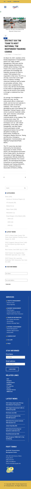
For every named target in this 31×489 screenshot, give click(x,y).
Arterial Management (12, 328)
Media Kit (9, 206)
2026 (9, 225)
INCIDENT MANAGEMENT (14, 308)
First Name (8, 270)
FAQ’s (9, 343)
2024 (9, 218)
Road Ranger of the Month (14, 216)
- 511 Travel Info (10, 386)
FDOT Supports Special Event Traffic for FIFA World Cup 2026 (15, 408)
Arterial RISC (10, 332)
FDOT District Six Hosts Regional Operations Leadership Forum (13, 429)
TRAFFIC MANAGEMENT (14, 300)
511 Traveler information (13, 319)
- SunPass (8, 388)
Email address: (10, 277)
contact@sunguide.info (15, 463)
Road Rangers (10, 310)
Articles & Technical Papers (14, 199)
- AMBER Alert (9, 391)
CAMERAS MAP (11, 336)
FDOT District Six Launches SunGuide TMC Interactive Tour (14, 421)
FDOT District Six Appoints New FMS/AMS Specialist (13, 416)
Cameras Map (16, 1)
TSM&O (9, 54)
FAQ (4, 1)
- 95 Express (9, 380)
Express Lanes (10, 302)
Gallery (9, 1)
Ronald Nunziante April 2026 (12, 434)
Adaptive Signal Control (13, 330)
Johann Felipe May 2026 (11, 425)
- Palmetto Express (10, 382)
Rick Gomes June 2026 (12, 249)
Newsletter (9, 212)
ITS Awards (9, 202)
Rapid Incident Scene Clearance (15, 313)
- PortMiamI (9, 384)
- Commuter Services (11, 389)
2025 (9, 222)
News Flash (19, 22)
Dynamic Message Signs (13, 323)
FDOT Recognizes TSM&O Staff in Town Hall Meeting (15, 437)
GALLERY (10, 339)
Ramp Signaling (11, 304)
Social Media (10, 321)
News (13, 22)
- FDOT (7, 379)
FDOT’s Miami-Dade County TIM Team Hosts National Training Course (14, 403)
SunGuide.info (7, 22)
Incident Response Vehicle (13, 312)
